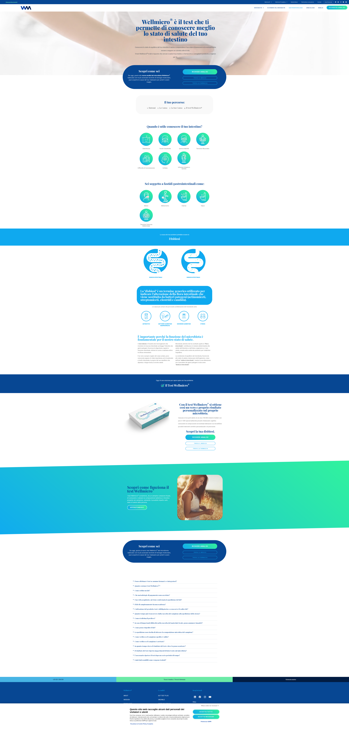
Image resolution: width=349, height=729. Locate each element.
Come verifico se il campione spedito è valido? (152, 637)
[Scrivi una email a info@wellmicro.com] (343, 2)
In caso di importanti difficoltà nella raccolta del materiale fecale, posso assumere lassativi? (169, 623)
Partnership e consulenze (307, 2)
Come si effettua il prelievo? (145, 618)
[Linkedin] (195, 697)
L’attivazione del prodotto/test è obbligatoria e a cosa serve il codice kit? (161, 609)
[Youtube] (210, 697)
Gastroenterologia (296, 8)
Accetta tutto (206, 711)
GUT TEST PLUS (163, 695)
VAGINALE (161, 699)
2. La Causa (162, 108)
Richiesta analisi (291, 679)
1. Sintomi (151, 108)
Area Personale (328, 2)
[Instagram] (205, 697)
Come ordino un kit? (142, 590)
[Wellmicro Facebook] (338, 2)
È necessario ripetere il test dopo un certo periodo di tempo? (157, 655)
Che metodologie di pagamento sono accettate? (152, 595)
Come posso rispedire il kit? (145, 627)
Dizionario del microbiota (276, 8)
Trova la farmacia (179, 679)
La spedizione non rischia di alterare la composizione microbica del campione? (164, 632)
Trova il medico (168, 679)
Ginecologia (310, 8)
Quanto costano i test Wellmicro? (147, 586)
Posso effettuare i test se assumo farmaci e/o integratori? (156, 581)
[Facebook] (200, 697)
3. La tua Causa (175, 108)
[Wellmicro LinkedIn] (335, 2)
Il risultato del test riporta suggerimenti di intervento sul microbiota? (161, 651)
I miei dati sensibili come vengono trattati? (150, 660)
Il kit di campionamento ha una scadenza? (150, 604)
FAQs (194, 702)
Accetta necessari (206, 716)
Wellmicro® (267, 2)
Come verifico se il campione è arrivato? (149, 641)
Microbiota (258, 8)
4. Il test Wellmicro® (193, 108)
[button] (174, 581)
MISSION (127, 699)
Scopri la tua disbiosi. (200, 431)
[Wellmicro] (26, 8)
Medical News (294, 2)
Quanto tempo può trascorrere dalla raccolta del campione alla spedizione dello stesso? (167, 614)
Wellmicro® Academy (280, 2)
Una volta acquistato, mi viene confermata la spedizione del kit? (158, 600)
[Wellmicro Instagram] (341, 2)
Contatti (319, 2)
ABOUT (126, 695)
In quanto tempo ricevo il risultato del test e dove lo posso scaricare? (160, 646)
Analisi (320, 8)
